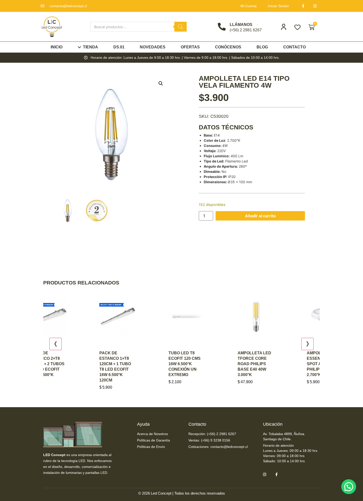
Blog (262, 47)
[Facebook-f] (303, 6)
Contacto (294, 47)
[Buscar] (180, 27)
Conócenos (228, 47)
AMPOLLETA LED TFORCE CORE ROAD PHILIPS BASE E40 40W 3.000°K (217, 364)
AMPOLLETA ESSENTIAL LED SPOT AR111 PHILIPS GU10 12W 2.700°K (287, 364)
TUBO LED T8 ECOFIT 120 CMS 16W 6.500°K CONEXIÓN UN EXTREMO (147, 364)
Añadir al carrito (260, 215)
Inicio (56, 47)
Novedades (152, 47)
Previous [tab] (55, 344)
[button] (160, 83)
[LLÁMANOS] (222, 27)
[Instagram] (315, 6)
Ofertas (190, 47)
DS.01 (118, 47)
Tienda (90, 47)
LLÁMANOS (241, 24)
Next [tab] (307, 344)
